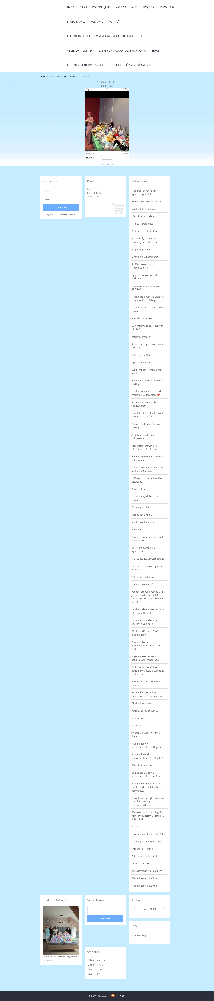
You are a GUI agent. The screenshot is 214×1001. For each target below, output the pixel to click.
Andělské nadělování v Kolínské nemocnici (143, 436)
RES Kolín (136, 529)
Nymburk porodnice (142, 223)
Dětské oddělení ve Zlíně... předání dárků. (145, 633)
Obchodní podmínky (80, 50)
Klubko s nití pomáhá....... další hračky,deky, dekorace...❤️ (147, 393)
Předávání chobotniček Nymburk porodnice (143, 192)
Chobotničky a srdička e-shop (133, 65)
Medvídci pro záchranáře (144, 256)
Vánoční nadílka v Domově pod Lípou (145, 425)
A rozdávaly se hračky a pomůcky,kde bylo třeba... (145, 240)
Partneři (114, 21)
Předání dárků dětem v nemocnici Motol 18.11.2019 (100, 36)
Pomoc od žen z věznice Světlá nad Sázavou (147, 538)
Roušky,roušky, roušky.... (144, 710)
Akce (134, 7)
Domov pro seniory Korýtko (146, 841)
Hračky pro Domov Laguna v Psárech (146, 567)
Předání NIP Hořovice (142, 848)
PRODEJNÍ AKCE (76, 21)
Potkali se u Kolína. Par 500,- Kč (87, 65)
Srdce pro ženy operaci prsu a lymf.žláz (147, 346)
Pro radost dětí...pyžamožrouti (147, 558)
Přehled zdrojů (139, 935)
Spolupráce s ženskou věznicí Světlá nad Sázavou (147, 469)
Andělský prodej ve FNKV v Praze (145, 734)
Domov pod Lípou (141, 507)
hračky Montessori (141, 336)
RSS (122, 996)
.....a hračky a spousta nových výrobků (147, 327)
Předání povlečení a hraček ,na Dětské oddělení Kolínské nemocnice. (147, 787)
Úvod (70, 7)
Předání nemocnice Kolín (144, 885)
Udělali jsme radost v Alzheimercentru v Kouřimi (145, 774)
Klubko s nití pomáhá (142, 522)
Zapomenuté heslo (66, 214)
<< (136, 908)
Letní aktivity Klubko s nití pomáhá (145, 498)
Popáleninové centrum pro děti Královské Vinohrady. (145, 658)
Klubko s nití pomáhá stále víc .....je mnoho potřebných (147, 298)
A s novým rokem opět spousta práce (143, 404)
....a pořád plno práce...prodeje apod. (147, 371)
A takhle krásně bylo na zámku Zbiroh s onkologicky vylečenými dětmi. (147, 801)
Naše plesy (137, 718)
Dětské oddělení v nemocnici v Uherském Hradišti (147, 611)
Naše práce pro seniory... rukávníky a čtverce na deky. (146, 694)
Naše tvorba (137, 725)
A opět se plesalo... (71, 76)
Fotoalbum (166, 7)
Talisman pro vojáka (142, 863)
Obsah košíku (94, 196)
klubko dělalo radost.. (143, 208)
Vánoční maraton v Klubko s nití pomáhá (146, 458)
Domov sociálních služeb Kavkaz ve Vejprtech (144, 622)
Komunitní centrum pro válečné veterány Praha (144, 447)
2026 (153, 908)
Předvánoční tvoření (142, 765)
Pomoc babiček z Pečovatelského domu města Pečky (146, 645)
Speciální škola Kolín (142, 318)
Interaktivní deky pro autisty (146, 870)
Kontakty (97, 21)
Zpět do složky (107, 164)
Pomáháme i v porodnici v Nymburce (145, 683)
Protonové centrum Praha (145, 231)
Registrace (50, 214)
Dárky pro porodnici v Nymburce (143, 549)
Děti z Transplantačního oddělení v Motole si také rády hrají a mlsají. (147, 671)
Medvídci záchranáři (142, 584)
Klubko (144, 36)
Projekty (148, 7)
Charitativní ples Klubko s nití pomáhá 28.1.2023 (147, 414)
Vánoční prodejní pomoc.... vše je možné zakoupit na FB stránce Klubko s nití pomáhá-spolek (148, 597)
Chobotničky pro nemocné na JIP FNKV (147, 287)
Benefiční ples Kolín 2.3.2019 (147, 833)
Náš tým (120, 7)
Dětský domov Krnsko (143, 703)
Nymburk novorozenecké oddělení (145, 276)
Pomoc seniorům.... (141, 514)
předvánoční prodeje (142, 216)
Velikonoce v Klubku (142, 354)
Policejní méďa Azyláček (144, 856)
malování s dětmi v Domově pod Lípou (146, 382)
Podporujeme (101, 7)
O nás (83, 7)
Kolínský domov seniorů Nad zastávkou (147, 480)
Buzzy (134, 826)
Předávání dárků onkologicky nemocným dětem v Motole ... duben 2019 (147, 816)
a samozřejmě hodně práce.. (146, 201)
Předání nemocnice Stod (144, 878)
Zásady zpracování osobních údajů (122, 50)
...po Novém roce (140, 362)
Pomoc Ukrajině (140, 489)
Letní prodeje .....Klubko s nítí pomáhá (147, 309)
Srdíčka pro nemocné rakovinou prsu (142, 266)
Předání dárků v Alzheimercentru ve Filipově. (146, 745)
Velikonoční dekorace (142, 576)
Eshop (155, 50)
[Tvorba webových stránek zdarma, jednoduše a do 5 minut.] (113, 995)
